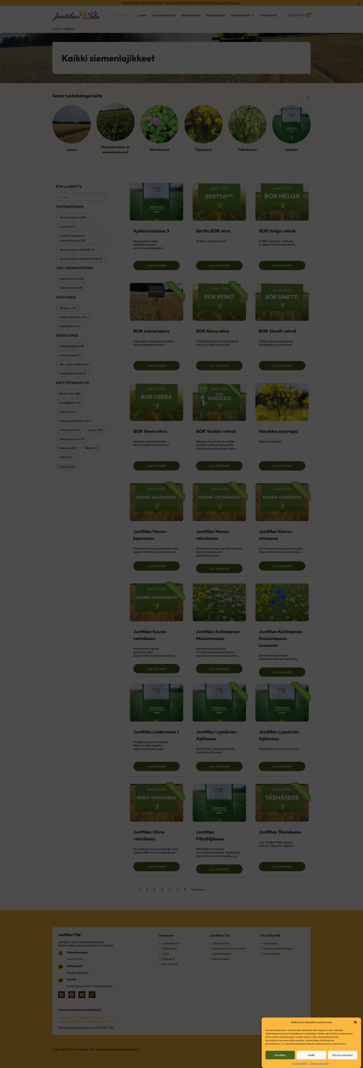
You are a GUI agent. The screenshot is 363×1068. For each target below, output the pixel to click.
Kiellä (311, 1055)
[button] (355, 1022)
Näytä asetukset (342, 1055)
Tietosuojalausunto (319, 1063)
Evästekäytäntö (300, 1063)
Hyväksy (280, 1055)
